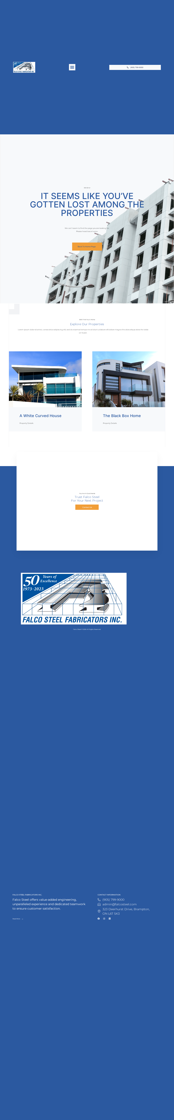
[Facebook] (99, 919)
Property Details (26, 423)
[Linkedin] (110, 919)
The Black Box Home (122, 415)
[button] (72, 67)
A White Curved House (41, 415)
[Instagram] (104, 919)
